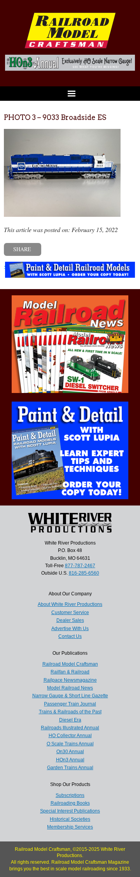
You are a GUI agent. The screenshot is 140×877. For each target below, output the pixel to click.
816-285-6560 (84, 573)
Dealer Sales (70, 620)
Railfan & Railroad (70, 672)
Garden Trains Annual (70, 767)
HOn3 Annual (70, 760)
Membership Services (70, 827)
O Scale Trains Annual (70, 744)
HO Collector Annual (70, 735)
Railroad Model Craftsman (70, 664)
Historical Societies (70, 819)
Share (22, 249)
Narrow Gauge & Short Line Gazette (70, 695)
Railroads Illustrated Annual (70, 728)
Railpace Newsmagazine (70, 680)
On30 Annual (70, 751)
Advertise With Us (70, 628)
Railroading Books (70, 803)
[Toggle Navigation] (70, 93)
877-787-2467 (80, 565)
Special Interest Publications (70, 811)
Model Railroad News (70, 688)
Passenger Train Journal (70, 704)
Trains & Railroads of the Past (70, 711)
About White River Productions (70, 604)
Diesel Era (70, 720)
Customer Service (70, 612)
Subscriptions (70, 795)
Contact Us (70, 636)
